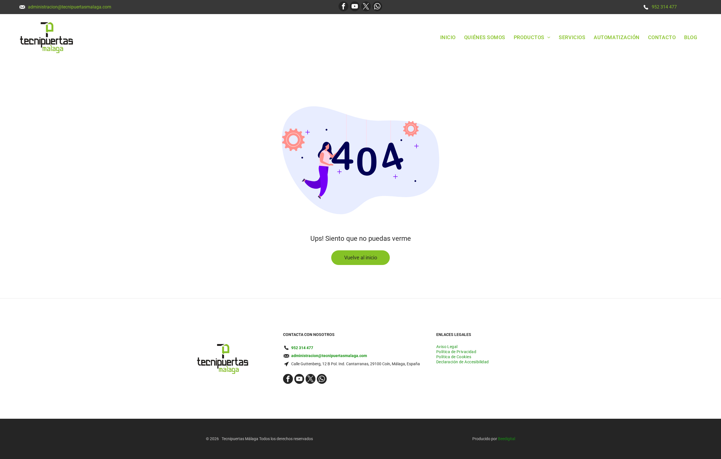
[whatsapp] (377, 7)
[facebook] (343, 7)
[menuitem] (448, 37)
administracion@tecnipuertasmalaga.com (69, 7)
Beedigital (506, 438)
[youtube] (355, 7)
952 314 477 (664, 7)
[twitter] (366, 7)
